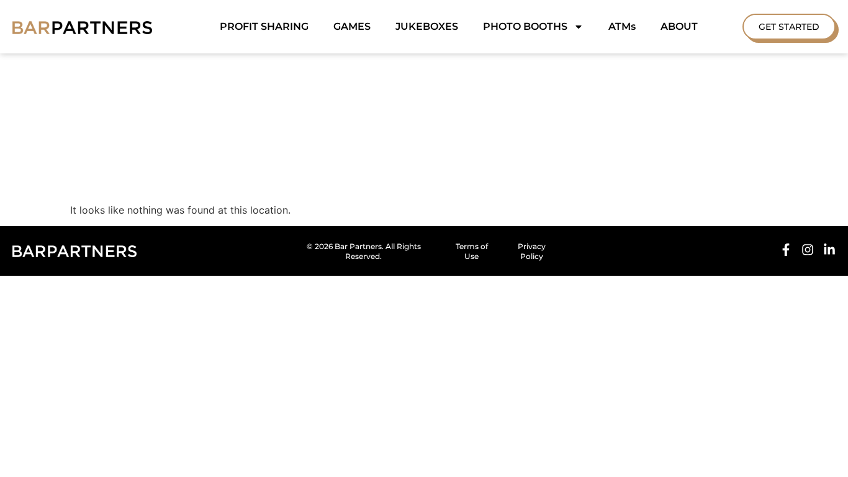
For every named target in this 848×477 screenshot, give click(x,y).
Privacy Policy (532, 251)
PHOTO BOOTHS (525, 26)
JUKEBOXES (426, 26)
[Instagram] (807, 249)
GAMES (352, 26)
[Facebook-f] (786, 249)
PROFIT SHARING (264, 26)
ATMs (622, 26)
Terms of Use (472, 251)
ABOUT (679, 26)
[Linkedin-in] (829, 249)
